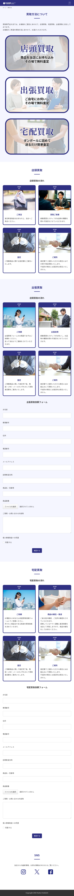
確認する (37, 550)
